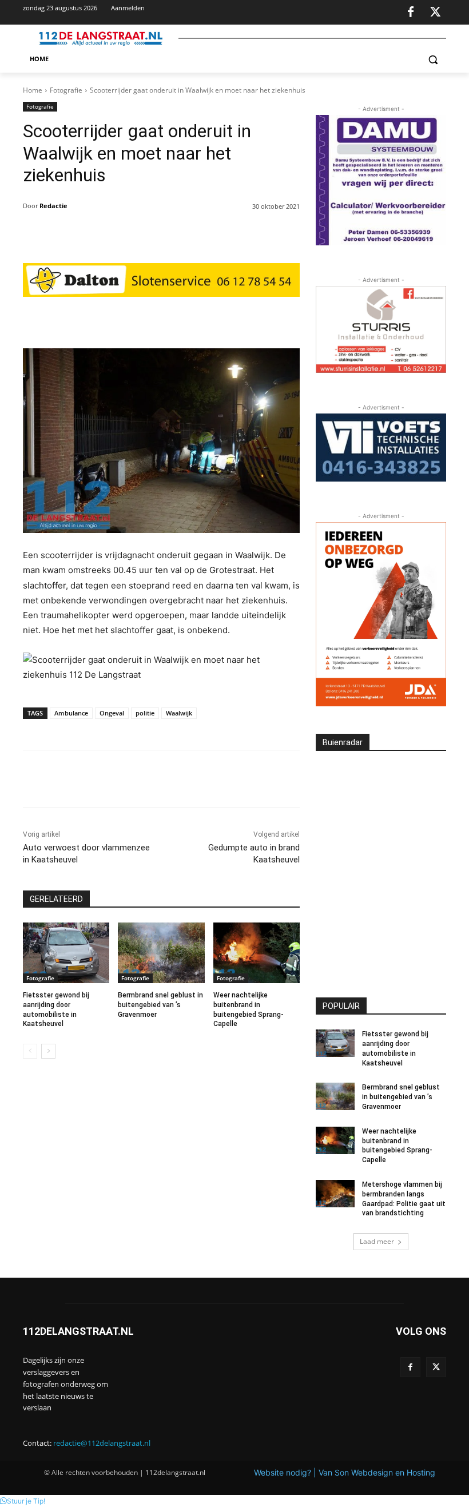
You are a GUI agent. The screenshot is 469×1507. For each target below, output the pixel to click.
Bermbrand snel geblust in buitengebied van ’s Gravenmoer (160, 1005)
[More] (245, 319)
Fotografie (66, 90)
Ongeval (112, 713)
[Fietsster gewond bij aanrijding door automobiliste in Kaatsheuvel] (66, 953)
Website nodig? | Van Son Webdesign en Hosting (344, 1472)
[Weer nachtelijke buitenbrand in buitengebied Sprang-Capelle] (256, 953)
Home (32, 90)
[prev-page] (30, 1051)
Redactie (53, 205)
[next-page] (48, 1051)
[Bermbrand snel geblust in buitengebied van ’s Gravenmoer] (161, 953)
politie (145, 713)
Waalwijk (179, 713)
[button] (432, 59)
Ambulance (71, 713)
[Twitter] (435, 12)
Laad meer (377, 1241)
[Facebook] (411, 12)
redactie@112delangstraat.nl (101, 1443)
